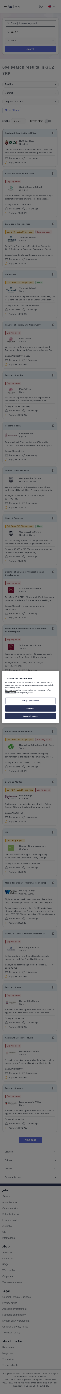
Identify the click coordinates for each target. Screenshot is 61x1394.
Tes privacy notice (26, 693)
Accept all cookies (30, 716)
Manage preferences (30, 701)
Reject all (30, 708)
